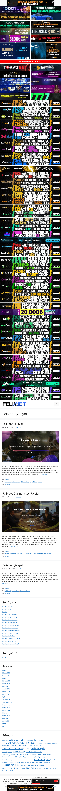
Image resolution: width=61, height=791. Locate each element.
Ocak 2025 (5, 686)
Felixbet (7, 479)
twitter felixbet (53, 768)
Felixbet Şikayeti (13, 423)
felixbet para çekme (25, 757)
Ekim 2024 (5, 694)
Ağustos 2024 (6, 699)
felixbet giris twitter (50, 748)
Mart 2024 (5, 713)
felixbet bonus (43, 743)
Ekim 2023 (5, 726)
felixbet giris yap (7, 752)
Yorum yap (8, 484)
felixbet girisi (38, 748)
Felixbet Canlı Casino (8, 745)
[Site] (30, 103)
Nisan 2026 (6, 673)
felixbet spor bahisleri (28, 760)
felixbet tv (53, 760)
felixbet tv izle (6, 762)
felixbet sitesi (20, 760)
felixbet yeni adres (36, 762)
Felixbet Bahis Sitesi (28, 743)
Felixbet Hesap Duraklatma (11, 630)
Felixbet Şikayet (26, 482)
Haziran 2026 (6, 670)
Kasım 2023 (6, 723)
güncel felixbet (22, 768)
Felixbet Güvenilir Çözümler (11, 638)
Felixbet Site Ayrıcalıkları (10, 628)
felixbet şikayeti (37, 482)
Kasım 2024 (6, 691)
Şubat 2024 (6, 715)
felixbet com (27, 749)
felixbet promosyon (41, 757)
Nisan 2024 (6, 710)
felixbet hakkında (25, 755)
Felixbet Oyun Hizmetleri (10, 617)
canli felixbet (29, 740)
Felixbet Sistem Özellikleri (10, 644)
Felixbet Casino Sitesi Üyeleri (21, 493)
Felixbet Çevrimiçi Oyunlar (10, 625)
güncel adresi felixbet (10, 768)
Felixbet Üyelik (23, 765)
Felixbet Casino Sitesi (12, 748)
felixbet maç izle (47, 754)
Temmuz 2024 (7, 702)
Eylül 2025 (5, 675)
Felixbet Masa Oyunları (9, 614)
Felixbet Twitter (16, 762)
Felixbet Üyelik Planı (8, 636)
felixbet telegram (42, 759)
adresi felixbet (5, 740)
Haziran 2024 (6, 705)
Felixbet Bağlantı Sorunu (10, 622)
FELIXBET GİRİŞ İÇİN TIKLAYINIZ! (30, 61)
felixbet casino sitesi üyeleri (13, 553)
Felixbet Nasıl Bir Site (10, 757)
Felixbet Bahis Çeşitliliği (9, 641)
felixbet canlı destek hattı (35, 745)
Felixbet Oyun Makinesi (12, 591)
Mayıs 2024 (6, 707)
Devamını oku (45, 474)
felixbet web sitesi (25, 762)
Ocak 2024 (5, 718)
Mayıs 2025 (6, 681)
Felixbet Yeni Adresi (48, 762)
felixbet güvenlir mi (10, 754)
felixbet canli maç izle (52, 743)
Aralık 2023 (6, 721)
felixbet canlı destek (21, 745)
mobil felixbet (44, 768)
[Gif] (30, 169)
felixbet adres (40, 740)
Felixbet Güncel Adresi (34, 752)
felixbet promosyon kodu (9, 760)
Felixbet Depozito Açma (9, 620)
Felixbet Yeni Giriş (10, 765)
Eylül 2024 (5, 697)
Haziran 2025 (6, 678)
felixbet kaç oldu (37, 754)
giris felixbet (40, 765)
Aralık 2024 (6, 689)
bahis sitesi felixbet (17, 740)
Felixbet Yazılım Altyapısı (10, 633)
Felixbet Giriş (6, 609)
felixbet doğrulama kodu (12, 482)
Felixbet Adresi (7, 606)
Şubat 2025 (6, 683)
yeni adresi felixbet (8, 770)
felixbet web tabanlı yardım (42, 553)
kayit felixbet (31, 768)
